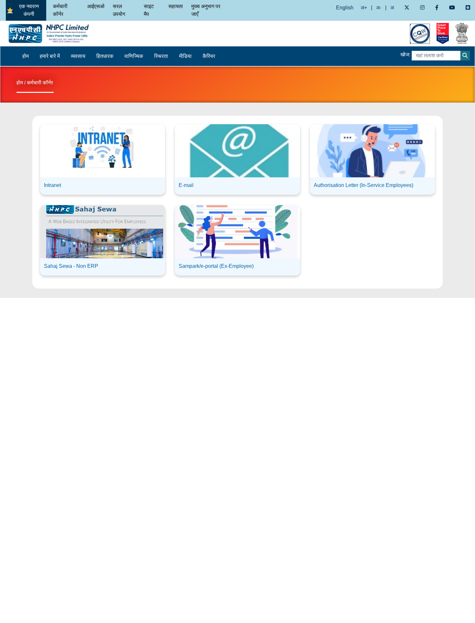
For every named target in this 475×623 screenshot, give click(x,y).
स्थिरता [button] (161, 56)
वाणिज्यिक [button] (133, 56)
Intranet (52, 185)
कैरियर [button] (209, 56)
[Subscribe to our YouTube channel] (452, 7)
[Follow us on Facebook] (436, 7)
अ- (378, 7)
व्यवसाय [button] (78, 56)
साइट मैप (149, 10)
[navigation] (59, 33)
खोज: (405, 54)
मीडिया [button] (185, 56)
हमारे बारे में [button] (50, 56)
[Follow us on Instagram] (422, 7)
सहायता (175, 6)
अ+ (364, 7)
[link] (102, 157)
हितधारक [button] (104, 56)
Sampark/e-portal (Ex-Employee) (216, 266)
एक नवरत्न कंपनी (29, 10)
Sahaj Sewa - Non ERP (71, 266)
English (345, 7)
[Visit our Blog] (468, 7)
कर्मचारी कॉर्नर (60, 10)
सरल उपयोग (119, 10)
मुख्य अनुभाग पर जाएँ (205, 10)
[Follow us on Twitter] (406, 7)
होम (25, 56)
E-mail (186, 185)
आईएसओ (95, 6)
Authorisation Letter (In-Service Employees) (363, 185)
